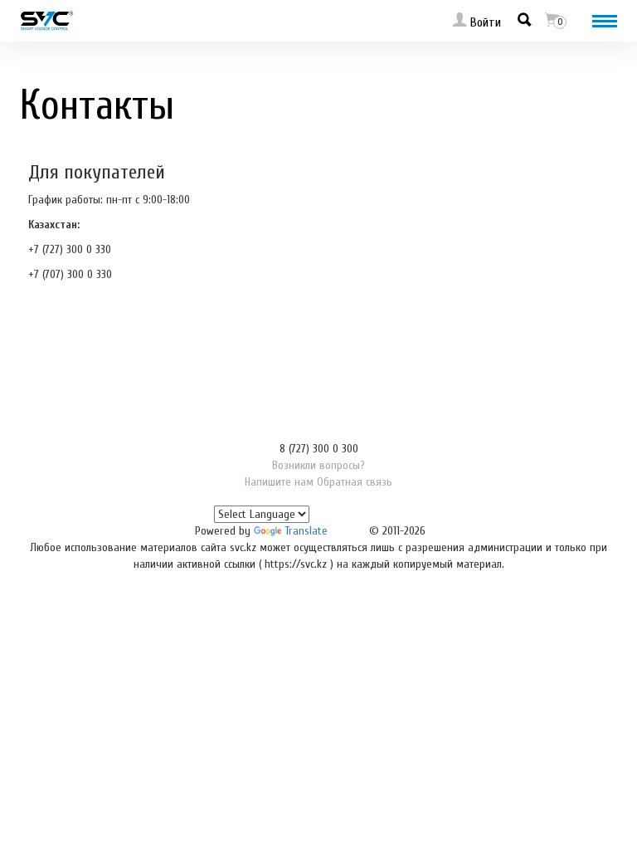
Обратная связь (354, 482)
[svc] (47, 20)
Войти (484, 22)
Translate (306, 531)
